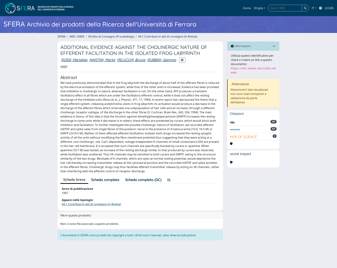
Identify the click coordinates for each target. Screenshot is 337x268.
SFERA (62, 36)
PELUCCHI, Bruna (131, 60)
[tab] (169, 179)
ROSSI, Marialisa (74, 60)
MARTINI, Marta (102, 60)
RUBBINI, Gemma (161, 60)
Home (247, 8)
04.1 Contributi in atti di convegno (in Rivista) (167, 36)
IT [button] (313, 8)
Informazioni (242, 46)
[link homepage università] (39, 8)
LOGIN (329, 8)
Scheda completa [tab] (105, 179)
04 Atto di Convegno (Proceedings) (111, 36)
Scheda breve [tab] (74, 179)
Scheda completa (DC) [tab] (143, 179)
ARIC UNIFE (77, 36)
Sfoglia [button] (258, 8)
